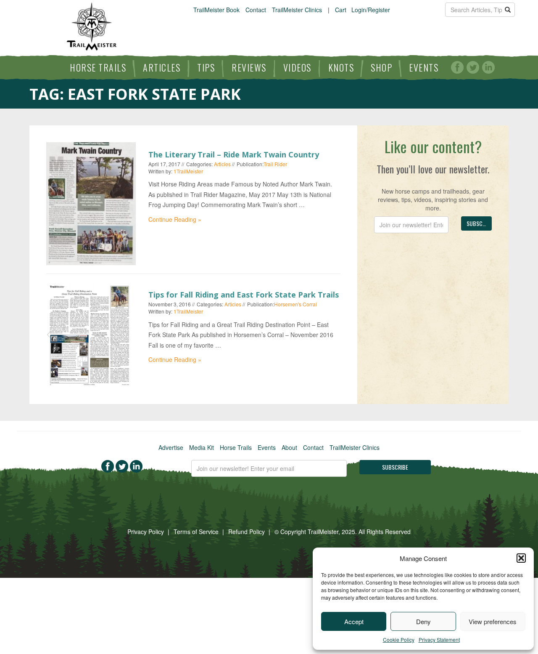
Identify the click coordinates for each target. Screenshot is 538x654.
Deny (423, 621)
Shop (381, 67)
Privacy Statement (439, 639)
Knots (341, 67)
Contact (255, 9)
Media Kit (201, 447)
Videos (297, 67)
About (289, 447)
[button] (521, 558)
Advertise (170, 447)
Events (423, 67)
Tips (206, 67)
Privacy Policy (145, 531)
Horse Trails (98, 67)
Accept (354, 621)
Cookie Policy (398, 639)
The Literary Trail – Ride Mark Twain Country (233, 154)
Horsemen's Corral (295, 304)
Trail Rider (275, 163)
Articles (161, 67)
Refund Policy (246, 531)
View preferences (493, 621)
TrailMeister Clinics (297, 9)
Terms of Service (196, 531)
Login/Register (370, 9)
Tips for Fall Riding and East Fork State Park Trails (243, 295)
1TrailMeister (188, 171)
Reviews (249, 67)
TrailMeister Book (216, 9)
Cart (340, 9)
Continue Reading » (174, 219)
